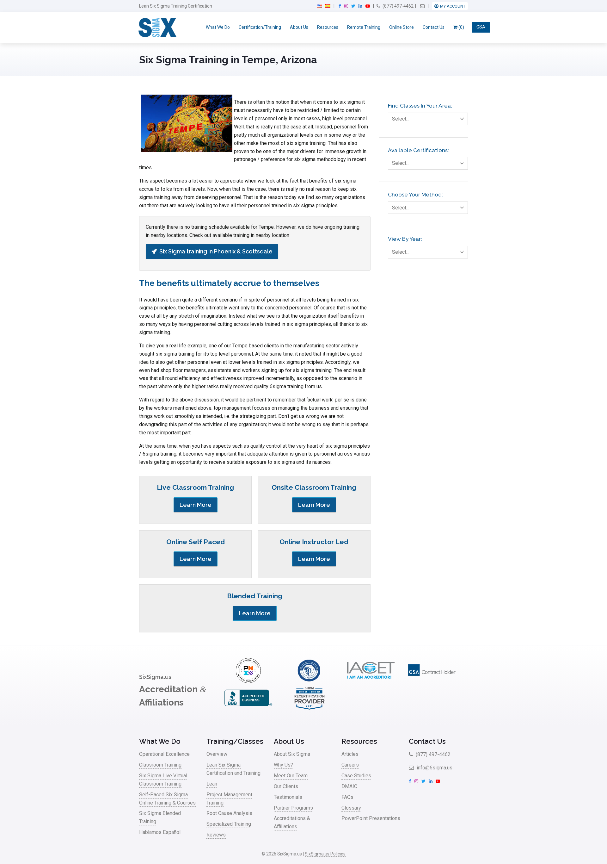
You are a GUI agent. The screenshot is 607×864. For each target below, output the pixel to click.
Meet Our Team (291, 776)
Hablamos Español (160, 832)
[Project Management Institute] (248, 681)
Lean (211, 784)
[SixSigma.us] (156, 28)
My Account (452, 6)
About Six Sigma (292, 754)
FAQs (347, 797)
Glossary (351, 808)
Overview (216, 754)
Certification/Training (260, 27)
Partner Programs (293, 808)
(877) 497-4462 (398, 6)
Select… (400, 119)
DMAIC (349, 786)
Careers (350, 765)
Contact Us (434, 27)
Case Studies (356, 776)
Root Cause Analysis (229, 813)
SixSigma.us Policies (325, 853)
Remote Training (363, 27)
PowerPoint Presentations (370, 818)
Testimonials (288, 797)
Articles (350, 754)
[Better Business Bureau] (248, 709)
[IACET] (370, 681)
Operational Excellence (164, 754)
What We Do (218, 27)
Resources (327, 27)
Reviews (216, 835)
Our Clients (286, 786)
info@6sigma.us (433, 768)
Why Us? (283, 765)
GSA (480, 27)
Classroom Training (160, 765)
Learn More (196, 504)
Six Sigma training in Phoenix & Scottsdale (216, 251)
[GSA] (432, 681)
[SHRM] (309, 709)
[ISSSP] (309, 681)
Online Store (401, 27)
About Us (299, 27)
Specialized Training (228, 824)
